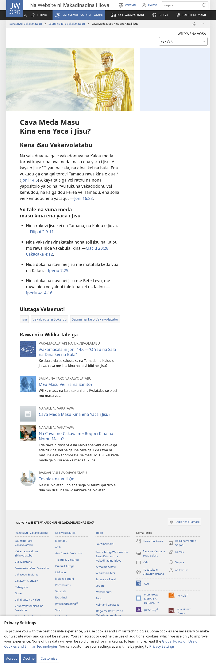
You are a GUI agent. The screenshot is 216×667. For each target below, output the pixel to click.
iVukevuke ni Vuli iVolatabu (32, 568)
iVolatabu (61, 541)
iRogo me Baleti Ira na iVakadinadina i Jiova (109, 613)
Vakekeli (60, 591)
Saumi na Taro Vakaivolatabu (67, 24)
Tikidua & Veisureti (67, 560)
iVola (58, 547)
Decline (29, 658)
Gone (18, 593)
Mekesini (60, 572)
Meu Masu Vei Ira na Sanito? (65, 384)
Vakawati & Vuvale (26, 581)
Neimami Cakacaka (107, 604)
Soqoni (100, 585)
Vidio (58, 610)
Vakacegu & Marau (27, 574)
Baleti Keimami (105, 544)
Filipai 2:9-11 (42, 231)
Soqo (99, 598)
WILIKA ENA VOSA (192, 33)
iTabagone (21, 587)
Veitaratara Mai (105, 573)
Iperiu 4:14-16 (39, 293)
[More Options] (203, 24)
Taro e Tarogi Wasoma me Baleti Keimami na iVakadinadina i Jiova (112, 556)
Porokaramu (63, 585)
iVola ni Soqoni (64, 579)
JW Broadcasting (66, 604)
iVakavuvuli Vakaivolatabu (25, 24)
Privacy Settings (162, 646)
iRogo (99, 533)
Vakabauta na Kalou (27, 599)
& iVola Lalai (68, 553)
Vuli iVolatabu (23, 562)
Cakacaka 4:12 (39, 254)
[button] (79, 15)
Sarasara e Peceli (106, 579)
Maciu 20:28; (97, 248)
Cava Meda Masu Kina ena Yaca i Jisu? (74, 414)
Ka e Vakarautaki (65, 533)
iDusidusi (61, 597)
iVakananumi (104, 592)
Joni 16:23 (83, 198)
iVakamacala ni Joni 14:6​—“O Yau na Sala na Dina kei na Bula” (77, 351)
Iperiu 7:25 (58, 270)
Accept (11, 658)
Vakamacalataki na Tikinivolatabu (26, 553)
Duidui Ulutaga (64, 566)
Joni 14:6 (30, 180)
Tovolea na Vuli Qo (56, 479)
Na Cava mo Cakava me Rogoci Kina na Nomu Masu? (76, 436)
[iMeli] (194, 24)
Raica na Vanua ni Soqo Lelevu (150, 553)
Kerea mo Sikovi (106, 567)
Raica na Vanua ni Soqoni (183, 543)
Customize (48, 658)
